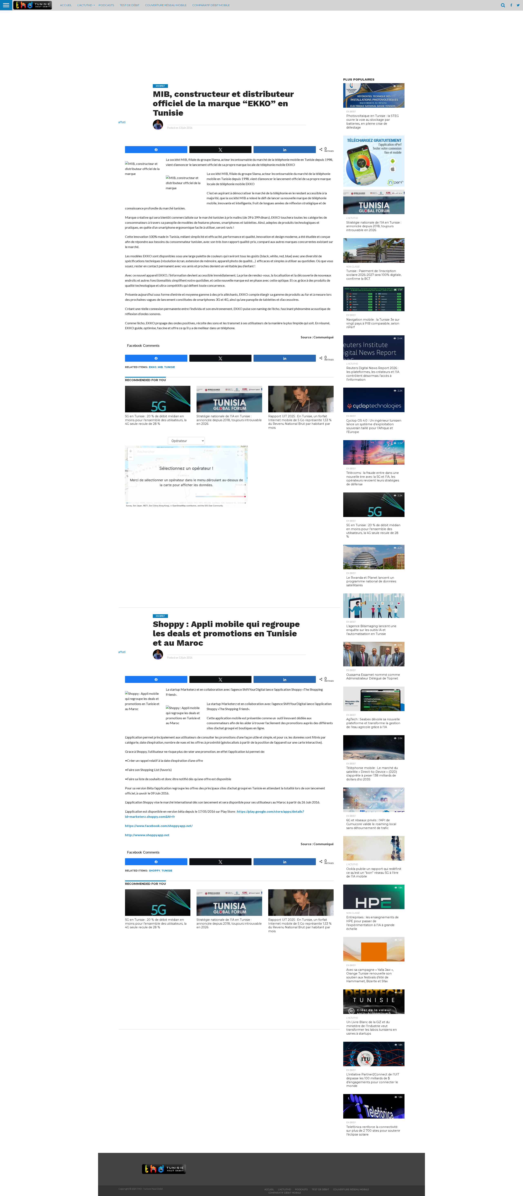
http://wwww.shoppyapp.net (147, 835)
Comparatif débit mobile (211, 5)
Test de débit (129, 5)
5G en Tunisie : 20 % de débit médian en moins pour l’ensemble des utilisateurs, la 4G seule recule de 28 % (156, 420)
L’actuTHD (84, 5)
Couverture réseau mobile (166, 5)
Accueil (66, 5)
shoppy (154, 870)
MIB (160, 367)
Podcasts (106, 5)
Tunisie (169, 367)
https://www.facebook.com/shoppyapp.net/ (159, 826)
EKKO (152, 367)
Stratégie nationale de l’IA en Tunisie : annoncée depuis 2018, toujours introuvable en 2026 (229, 420)
